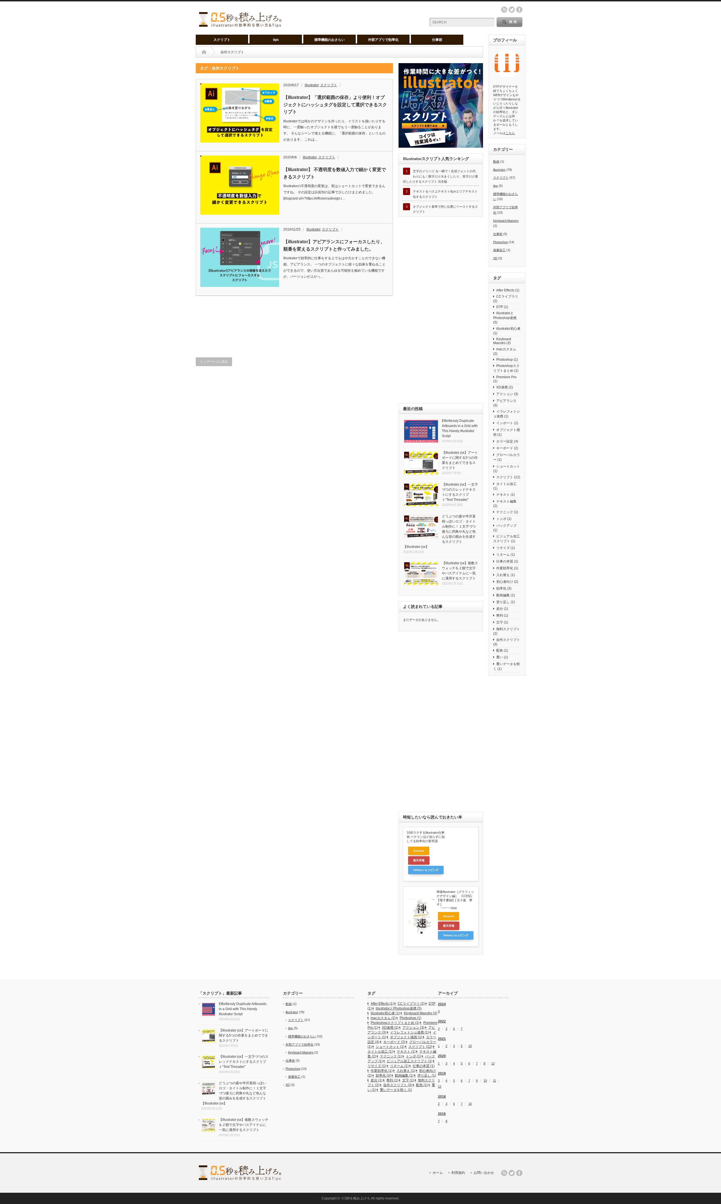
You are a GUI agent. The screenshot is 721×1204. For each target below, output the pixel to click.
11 (494, 1080)
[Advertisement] (294, 322)
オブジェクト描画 (506, 432)
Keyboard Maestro (506, 220)
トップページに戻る (214, 361)
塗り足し (505, 602)
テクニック (507, 512)
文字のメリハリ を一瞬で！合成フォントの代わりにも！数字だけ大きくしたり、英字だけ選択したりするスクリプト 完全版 (440, 176)
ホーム (438, 1173)
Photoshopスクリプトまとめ (506, 368)
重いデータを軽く (506, 666)
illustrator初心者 (506, 331)
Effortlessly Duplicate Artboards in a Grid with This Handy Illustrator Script (242, 1009)
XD (495, 258)
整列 (502, 616)
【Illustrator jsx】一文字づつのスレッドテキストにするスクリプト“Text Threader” (243, 1062)
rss (504, 9)
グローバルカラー (506, 457)
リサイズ (505, 548)
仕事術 (437, 40)
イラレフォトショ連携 (506, 414)
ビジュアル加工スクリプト (506, 538)
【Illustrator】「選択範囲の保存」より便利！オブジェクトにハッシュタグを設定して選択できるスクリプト (335, 104)
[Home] (204, 52)
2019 (442, 1073)
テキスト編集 (505, 503)
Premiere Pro (505, 379)
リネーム (505, 555)
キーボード (507, 448)
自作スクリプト (506, 642)
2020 (442, 1056)
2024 (442, 1004)
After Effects (507, 290)
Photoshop (500, 242)
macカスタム (504, 351)
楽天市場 (418, 860)
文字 (502, 622)
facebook (519, 9)
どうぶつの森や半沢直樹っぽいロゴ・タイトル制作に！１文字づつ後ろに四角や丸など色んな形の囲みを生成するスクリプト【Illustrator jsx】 (233, 1093)
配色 (502, 650)
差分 (502, 609)
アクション (507, 394)
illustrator (312, 85)
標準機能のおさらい (329, 40)
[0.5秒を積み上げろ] (240, 25)
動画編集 (505, 595)
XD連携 (504, 387)
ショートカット (506, 468)
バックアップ (505, 528)
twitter (512, 9)
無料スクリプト (506, 631)
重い (502, 657)
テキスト (505, 495)
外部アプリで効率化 (383, 40)
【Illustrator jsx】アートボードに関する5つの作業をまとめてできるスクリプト (243, 1035)
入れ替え (505, 575)
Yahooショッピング (426, 869)
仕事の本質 (507, 561)
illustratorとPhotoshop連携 (505, 317)
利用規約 (458, 1173)
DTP (502, 307)
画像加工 (499, 250)
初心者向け (507, 582)
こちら (510, 133)
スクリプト (221, 40)
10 (470, 1046)
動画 (496, 161)
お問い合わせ (484, 1173)
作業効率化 (507, 568)
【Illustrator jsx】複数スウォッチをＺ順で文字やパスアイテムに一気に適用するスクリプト (243, 1125)
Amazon (418, 850)
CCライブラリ (505, 299)
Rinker (454, 908)
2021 (442, 1039)
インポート (507, 423)
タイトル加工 (505, 486)
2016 (442, 1114)
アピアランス (505, 403)
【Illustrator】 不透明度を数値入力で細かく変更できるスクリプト (334, 173)
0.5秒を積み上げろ (356, 1198)
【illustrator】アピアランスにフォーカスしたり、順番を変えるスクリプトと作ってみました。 (334, 245)
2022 (442, 1021)
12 (493, 1063)
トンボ (503, 519)
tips (276, 40)
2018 (442, 1097)
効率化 (503, 588)
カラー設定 (507, 441)
